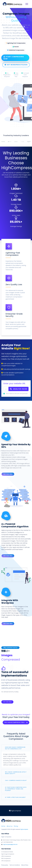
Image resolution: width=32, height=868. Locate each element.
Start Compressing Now (13, 58)
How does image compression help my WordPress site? (15, 748)
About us (9, 826)
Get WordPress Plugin (17, 65)
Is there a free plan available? (15, 797)
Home (3, 826)
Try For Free (7, 474)
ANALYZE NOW (20, 389)
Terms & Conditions (15, 865)
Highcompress (24, 829)
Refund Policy (24, 865)
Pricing (16, 826)
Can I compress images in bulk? (16, 780)
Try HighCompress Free (14, 722)
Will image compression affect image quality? (15, 772)
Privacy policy (4, 865)
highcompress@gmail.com (10, 844)
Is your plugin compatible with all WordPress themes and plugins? (15, 789)
